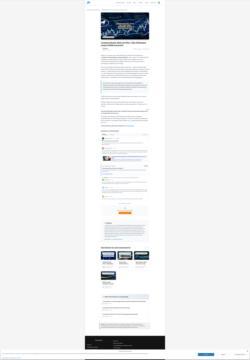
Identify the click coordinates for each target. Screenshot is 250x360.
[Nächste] (147, 247)
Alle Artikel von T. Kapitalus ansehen (113, 239)
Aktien (134, 2)
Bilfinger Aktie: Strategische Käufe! (108, 283)
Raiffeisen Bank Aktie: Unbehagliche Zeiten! (108, 263)
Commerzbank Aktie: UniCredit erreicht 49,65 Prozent (116, 307)
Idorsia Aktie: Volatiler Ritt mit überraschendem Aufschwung (124, 263)
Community (153, 2)
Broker (146, 2)
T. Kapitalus (105, 48)
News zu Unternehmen (95, 9)
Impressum (19, 357)
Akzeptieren (206, 354)
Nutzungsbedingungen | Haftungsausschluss (122, 345)
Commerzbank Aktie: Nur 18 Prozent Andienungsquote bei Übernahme (120, 314)
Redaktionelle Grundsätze (92, 347)
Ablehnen (223, 354)
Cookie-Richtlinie (5, 357)
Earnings (129, 2)
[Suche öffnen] (158, 2)
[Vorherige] (144, 247)
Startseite (89, 9)
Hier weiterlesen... (129, 125)
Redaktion (89, 344)
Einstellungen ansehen (240, 354)
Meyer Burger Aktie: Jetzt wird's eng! (141, 262)
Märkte (140, 2)
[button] (247, 351)
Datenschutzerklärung (13, 357)
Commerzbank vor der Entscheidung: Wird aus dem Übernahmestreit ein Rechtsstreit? (124, 301)
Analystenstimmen (120, 2)
